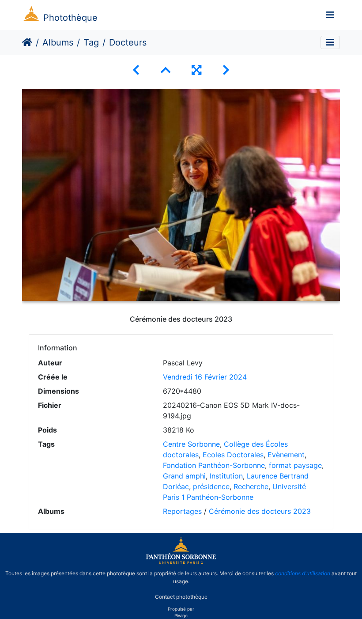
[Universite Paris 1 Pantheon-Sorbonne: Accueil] (181, 562)
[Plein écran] (196, 70)
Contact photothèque (181, 596)
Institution (226, 475)
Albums (57, 42)
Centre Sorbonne (191, 444)
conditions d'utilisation (302, 573)
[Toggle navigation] (330, 15)
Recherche (251, 486)
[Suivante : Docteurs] (226, 70)
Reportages (182, 511)
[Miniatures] (165, 70)
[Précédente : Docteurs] (136, 70)
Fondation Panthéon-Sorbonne (214, 465)
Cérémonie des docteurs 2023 (260, 511)
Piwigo (181, 615)
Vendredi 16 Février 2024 (205, 376)
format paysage (295, 465)
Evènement (286, 454)
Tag (91, 42)
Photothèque (70, 17)
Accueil (27, 42)
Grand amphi (184, 475)
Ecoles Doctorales (233, 454)
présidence (211, 486)
